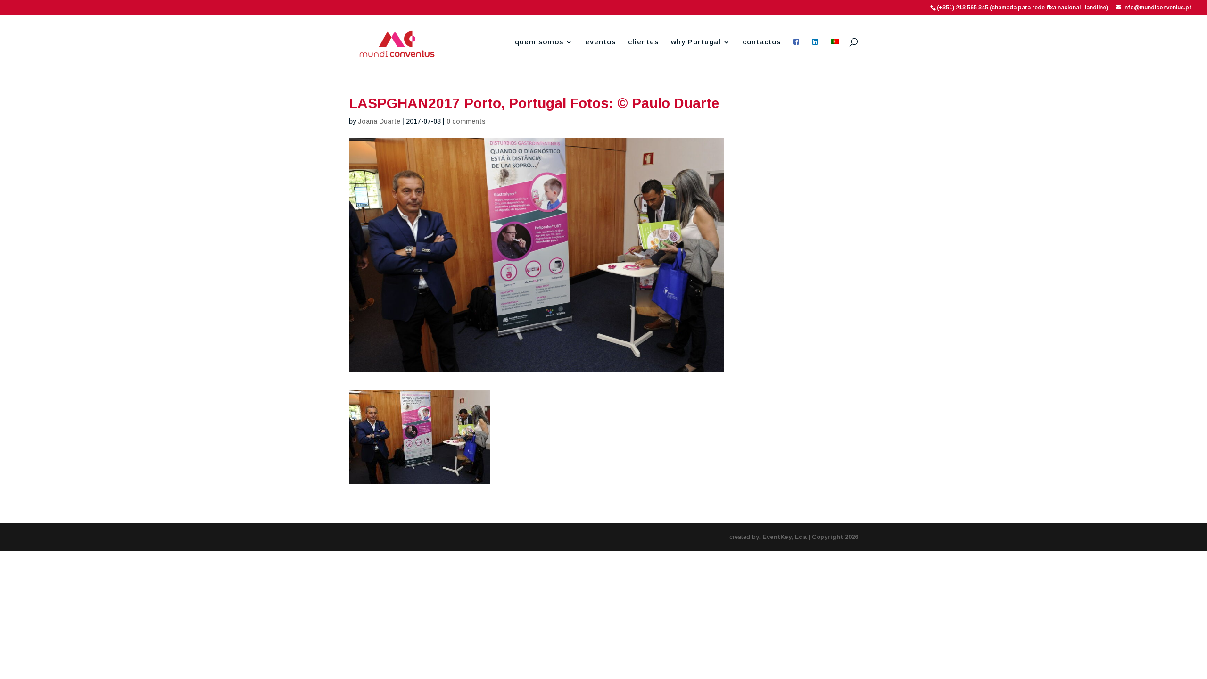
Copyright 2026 (835, 536)
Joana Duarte (379, 121)
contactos (762, 42)
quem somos (539, 42)
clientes (643, 42)
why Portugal (696, 42)
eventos (600, 42)
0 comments (466, 121)
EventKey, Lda (784, 536)
